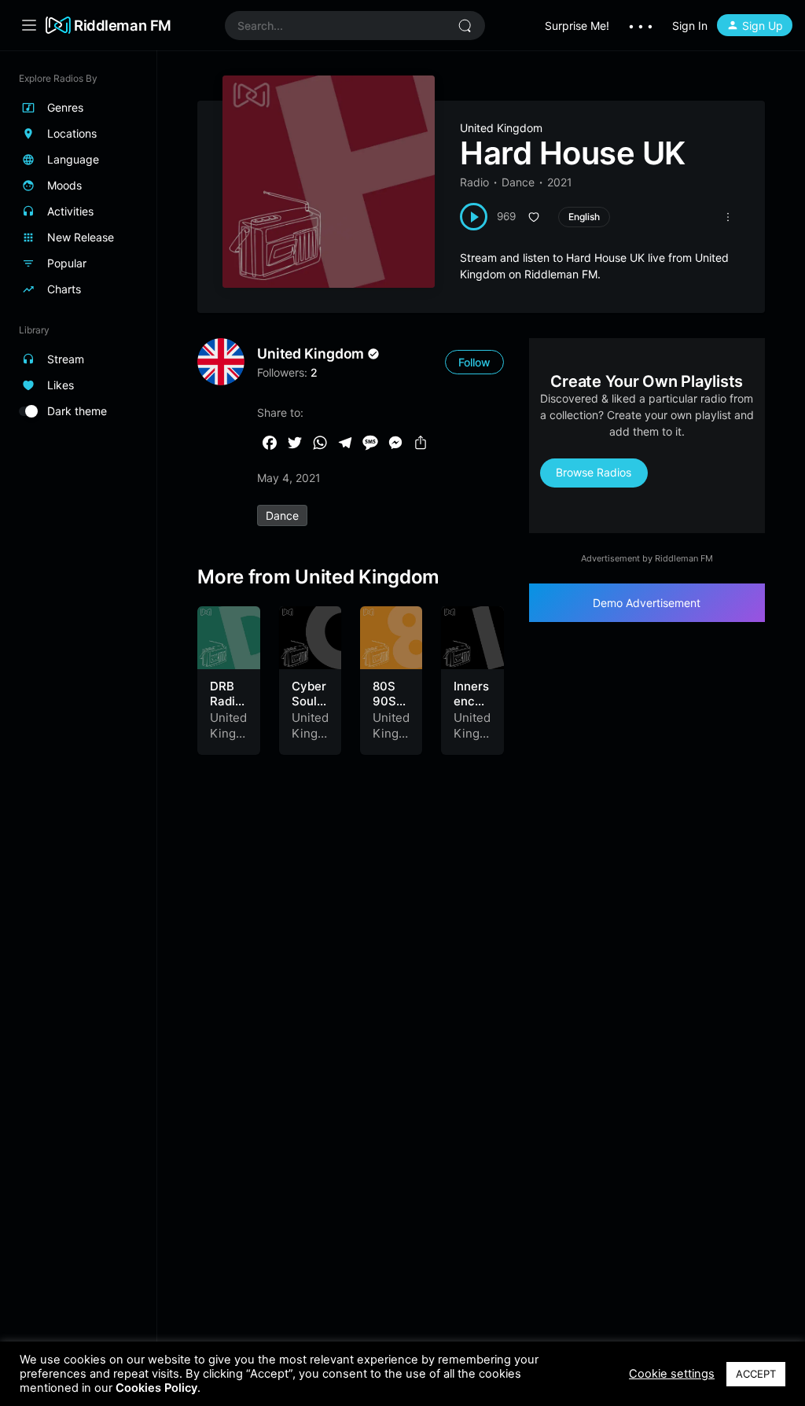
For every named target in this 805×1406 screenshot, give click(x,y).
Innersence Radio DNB (471, 709)
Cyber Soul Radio (309, 701)
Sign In (690, 25)
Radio (474, 182)
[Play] (473, 216)
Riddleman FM (122, 25)
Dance (518, 182)
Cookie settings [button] (672, 1374)
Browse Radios (593, 472)
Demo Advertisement (646, 602)
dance (282, 515)
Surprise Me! (577, 25)
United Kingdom (501, 127)
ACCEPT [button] (756, 1373)
